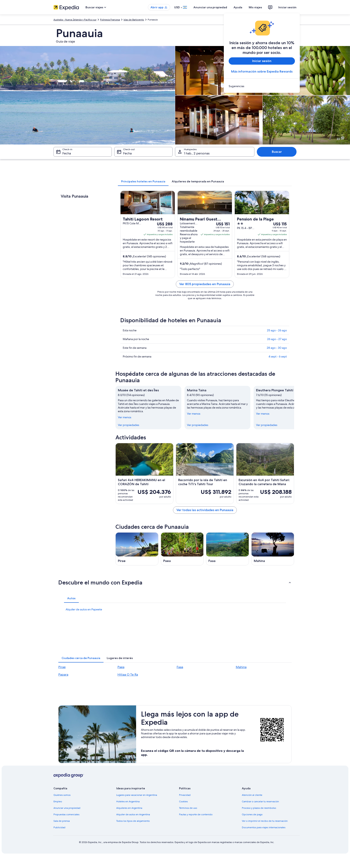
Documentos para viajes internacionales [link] (263, 827)
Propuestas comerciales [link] (66, 814)
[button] (175, 582)
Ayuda (238, 7)
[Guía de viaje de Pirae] (136, 548)
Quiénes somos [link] (61, 795)
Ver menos (124, 417)
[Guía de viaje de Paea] (182, 548)
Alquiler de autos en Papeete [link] (84, 609)
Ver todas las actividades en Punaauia (204, 510)
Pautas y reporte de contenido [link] (195, 814)
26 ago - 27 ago (277, 339)
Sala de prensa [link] (61, 821)
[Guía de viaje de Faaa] (227, 548)
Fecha (66, 153)
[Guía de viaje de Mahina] (272, 548)
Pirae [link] (62, 667)
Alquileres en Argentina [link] (129, 808)
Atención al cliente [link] (252, 795)
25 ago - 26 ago (277, 330)
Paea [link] (120, 667)
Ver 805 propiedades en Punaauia (204, 284)
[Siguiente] (294, 407)
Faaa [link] (180, 667)
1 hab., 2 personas (197, 153)
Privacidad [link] (185, 795)
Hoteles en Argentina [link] (128, 801)
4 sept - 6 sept (278, 356)
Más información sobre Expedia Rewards (261, 71)
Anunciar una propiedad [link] (66, 808)
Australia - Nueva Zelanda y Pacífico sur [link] (74, 19)
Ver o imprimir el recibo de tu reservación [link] (265, 821)
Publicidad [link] (59, 827)
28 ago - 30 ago (277, 348)
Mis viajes (255, 7)
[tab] (143, 181)
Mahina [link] (241, 667)
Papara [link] (63, 674)
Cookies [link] (183, 801)
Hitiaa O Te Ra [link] (127, 674)
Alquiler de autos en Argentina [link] (133, 814)
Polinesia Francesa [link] (110, 19)
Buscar (277, 152)
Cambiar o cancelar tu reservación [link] (260, 801)
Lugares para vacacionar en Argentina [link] (136, 795)
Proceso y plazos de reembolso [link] (259, 808)
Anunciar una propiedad (210, 7)
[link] (262, 86)
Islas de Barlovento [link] (134, 19)
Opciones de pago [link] (252, 814)
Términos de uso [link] (188, 808)
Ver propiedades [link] (128, 425)
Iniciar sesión (287, 7)
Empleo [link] (57, 801)
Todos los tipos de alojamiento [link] (133, 821)
